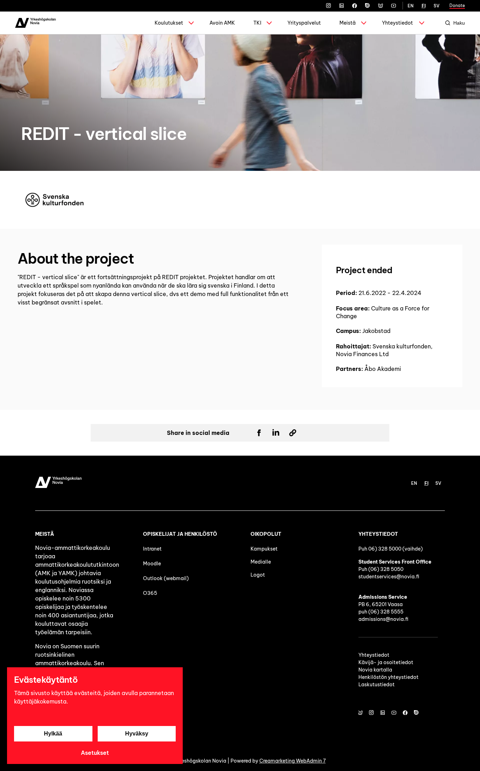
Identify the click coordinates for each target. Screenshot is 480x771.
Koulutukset (169, 23)
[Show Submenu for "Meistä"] (363, 23)
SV (437, 5)
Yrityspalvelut (304, 23)
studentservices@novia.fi (388, 576)
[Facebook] (354, 5)
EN (411, 5)
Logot (258, 575)
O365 (150, 593)
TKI (257, 23)
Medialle (261, 562)
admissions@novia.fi (383, 619)
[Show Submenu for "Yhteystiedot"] (421, 23)
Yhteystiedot (397, 23)
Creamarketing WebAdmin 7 (292, 761)
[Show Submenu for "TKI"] (269, 23)
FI (424, 5)
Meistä (347, 23)
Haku (459, 23)
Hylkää (53, 734)
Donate (457, 5)
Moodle (152, 563)
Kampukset (264, 549)
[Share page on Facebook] (259, 433)
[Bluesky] (380, 5)
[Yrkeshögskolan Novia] (35, 23)
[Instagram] (328, 5)
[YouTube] (393, 5)
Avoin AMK (222, 23)
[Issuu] (367, 5)
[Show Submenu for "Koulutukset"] (191, 23)
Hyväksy (136, 734)
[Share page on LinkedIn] (275, 433)
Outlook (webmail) (166, 578)
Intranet (152, 549)
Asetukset (95, 752)
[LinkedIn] (341, 5)
